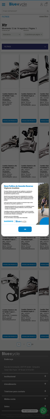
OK (25, 229)
